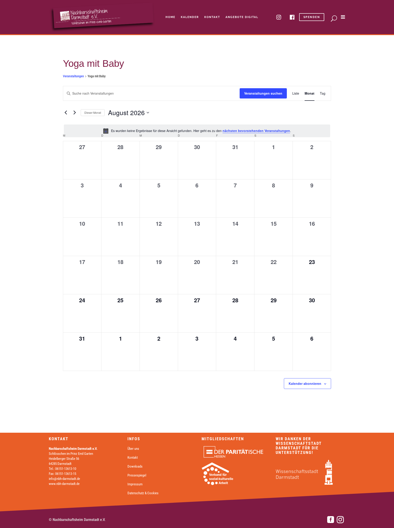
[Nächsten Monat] (74, 112)
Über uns (133, 449)
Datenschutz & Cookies (142, 493)
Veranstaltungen (73, 76)
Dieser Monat (92, 112)
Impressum (135, 484)
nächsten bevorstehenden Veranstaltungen (256, 130)
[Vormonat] (65, 112)
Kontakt (132, 458)
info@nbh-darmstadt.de (64, 479)
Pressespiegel (136, 475)
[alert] (197, 130)
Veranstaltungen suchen (263, 93)
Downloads (135, 466)
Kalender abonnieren (305, 383)
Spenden (311, 17)
